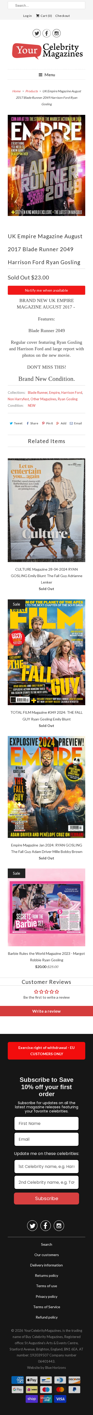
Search (46, 1244)
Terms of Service (46, 1307)
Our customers (46, 1254)
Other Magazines (43, 399)
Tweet (18, 423)
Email (78, 423)
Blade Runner (38, 392)
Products (31, 91)
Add (63, 423)
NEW (31, 405)
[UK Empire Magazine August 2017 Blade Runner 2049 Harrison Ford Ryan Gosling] (46, 165)
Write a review (46, 1010)
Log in (27, 16)
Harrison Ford (71, 392)
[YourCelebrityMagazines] (46, 53)
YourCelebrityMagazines (42, 1330)
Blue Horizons (55, 1367)
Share (34, 423)
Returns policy (46, 1275)
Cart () (46, 16)
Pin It (49, 423)
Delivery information (46, 1265)
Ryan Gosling (68, 399)
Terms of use (46, 1286)
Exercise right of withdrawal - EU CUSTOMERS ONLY (46, 1050)
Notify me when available (46, 290)
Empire (54, 392)
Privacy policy (46, 1296)
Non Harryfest (18, 399)
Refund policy (47, 1317)
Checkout (62, 16)
